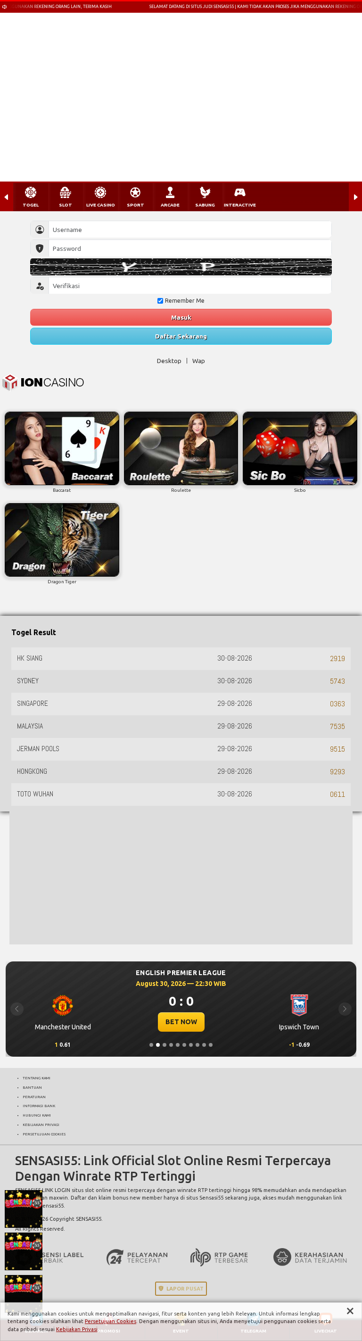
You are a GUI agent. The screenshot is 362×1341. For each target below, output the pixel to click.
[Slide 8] (197, 1044)
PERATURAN (34, 1097)
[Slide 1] (151, 1044)
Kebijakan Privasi (77, 1329)
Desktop (169, 360)
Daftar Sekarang (181, 336)
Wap (198, 360)
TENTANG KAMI (36, 1078)
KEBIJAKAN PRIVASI (41, 1124)
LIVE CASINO (100, 204)
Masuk (181, 317)
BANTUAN (32, 1087)
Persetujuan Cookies (110, 1321)
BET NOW (181, 1022)
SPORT (135, 204)
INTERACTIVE (240, 204)
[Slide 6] (184, 1044)
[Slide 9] (204, 1044)
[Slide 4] (171, 1044)
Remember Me (185, 301)
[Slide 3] (164, 1044)
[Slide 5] (178, 1044)
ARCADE (170, 204)
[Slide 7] (191, 1044)
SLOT (65, 204)
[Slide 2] (158, 1044)
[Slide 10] (211, 1044)
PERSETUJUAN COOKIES (44, 1134)
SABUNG (205, 204)
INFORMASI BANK (39, 1106)
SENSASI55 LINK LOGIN (42, 1190)
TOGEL (31, 204)
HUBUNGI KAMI (37, 1115)
